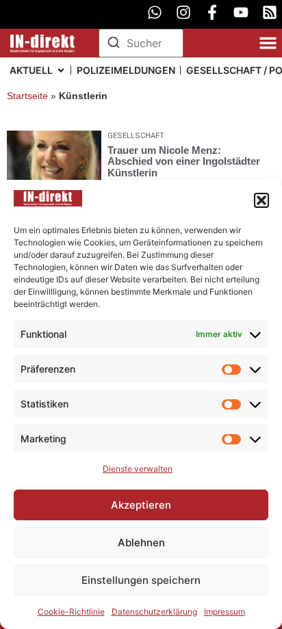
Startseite (27, 96)
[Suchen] (113, 44)
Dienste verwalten (137, 469)
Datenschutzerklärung (154, 611)
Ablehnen (141, 542)
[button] (261, 200)
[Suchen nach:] (141, 43)
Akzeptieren (141, 504)
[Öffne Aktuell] (61, 70)
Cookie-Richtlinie (71, 611)
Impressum (224, 611)
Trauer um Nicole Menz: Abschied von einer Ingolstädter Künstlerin (183, 161)
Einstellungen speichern (141, 580)
